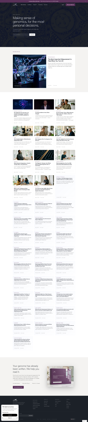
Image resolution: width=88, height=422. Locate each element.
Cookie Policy (44, 419)
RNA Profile (45, 402)
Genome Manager (46, 406)
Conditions (29, 4)
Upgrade (34, 408)
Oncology (45, 404)
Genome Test (46, 401)
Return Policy (48, 419)
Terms (40, 419)
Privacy (38, 419)
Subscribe (32, 34)
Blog (56, 404)
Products (34, 4)
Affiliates (67, 406)
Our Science (40, 4)
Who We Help (23, 4)
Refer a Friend (68, 404)
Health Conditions (58, 401)
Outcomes (45, 4)
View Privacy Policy (5, 412)
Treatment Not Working (36, 405)
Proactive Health (35, 406)
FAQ (56, 406)
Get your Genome (70, 4)
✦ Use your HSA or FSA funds (34, 1)
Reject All (10, 417)
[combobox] (84, 421)
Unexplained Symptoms (36, 403)
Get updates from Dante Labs (17, 413)
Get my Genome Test (18, 387)
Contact (67, 407)
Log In (63, 4)
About (67, 401)
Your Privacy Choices (54, 419)
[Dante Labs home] (15, 5)
